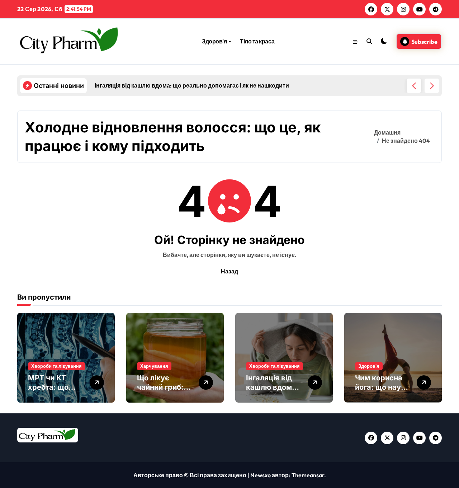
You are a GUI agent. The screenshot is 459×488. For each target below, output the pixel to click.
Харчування (154, 366)
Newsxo (260, 475)
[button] (432, 86)
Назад (229, 271)
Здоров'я (368, 366)
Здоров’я (214, 41)
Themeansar (308, 475)
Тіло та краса (257, 41)
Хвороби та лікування (56, 366)
